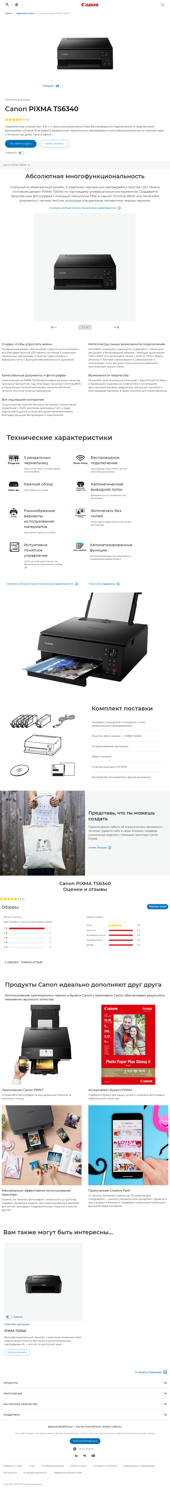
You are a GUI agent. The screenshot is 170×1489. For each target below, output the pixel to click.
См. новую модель (21, 144)
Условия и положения (105, 1466)
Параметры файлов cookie (68, 1472)
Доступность (10, 1472)
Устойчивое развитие (53, 1466)
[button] (54, 327)
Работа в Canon (79, 1466)
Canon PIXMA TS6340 (15, 164)
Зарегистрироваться (85, 1441)
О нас (32, 1466)
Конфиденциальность (35, 1472)
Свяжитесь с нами (12, 1466)
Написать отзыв (158, 907)
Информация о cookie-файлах (139, 1466)
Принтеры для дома (17, 100)
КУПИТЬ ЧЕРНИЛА (54, 144)
